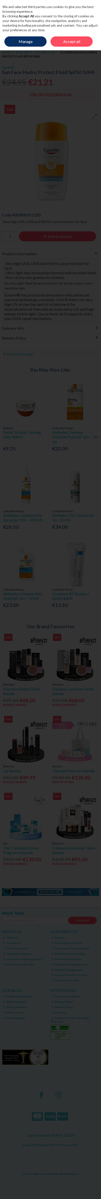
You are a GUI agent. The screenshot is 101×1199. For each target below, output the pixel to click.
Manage (26, 41)
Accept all (71, 41)
